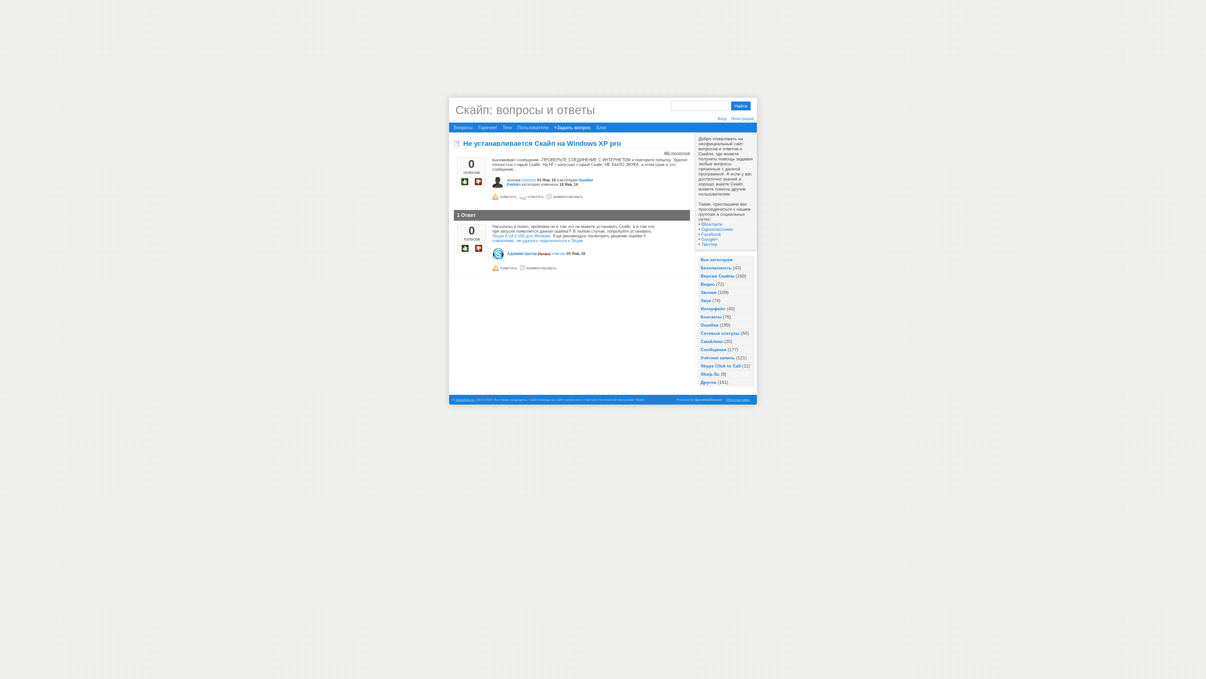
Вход (722, 119)
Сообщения (713, 349)
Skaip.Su (710, 374)
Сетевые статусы (720, 333)
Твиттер (709, 244)
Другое (708, 382)
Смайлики (712, 341)
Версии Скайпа (717, 276)
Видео (708, 284)
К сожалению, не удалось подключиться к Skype (569, 238)
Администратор (522, 253)
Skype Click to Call (721, 365)
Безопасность (716, 267)
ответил (558, 253)
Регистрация (742, 119)
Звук (706, 300)
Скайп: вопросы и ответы (525, 110)
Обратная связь (738, 399)
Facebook (711, 234)
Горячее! (487, 127)
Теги (507, 127)
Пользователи (532, 127)
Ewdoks (514, 184)
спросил (528, 180)
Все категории (717, 259)
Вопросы (463, 127)
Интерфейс (713, 308)
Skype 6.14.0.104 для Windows (521, 236)
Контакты (711, 316)
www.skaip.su (465, 399)
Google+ (709, 239)
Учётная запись (718, 357)
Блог (601, 127)
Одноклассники (717, 229)
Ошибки (710, 325)
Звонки (709, 292)
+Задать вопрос (572, 127)
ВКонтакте (711, 224)
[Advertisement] (603, 44)
